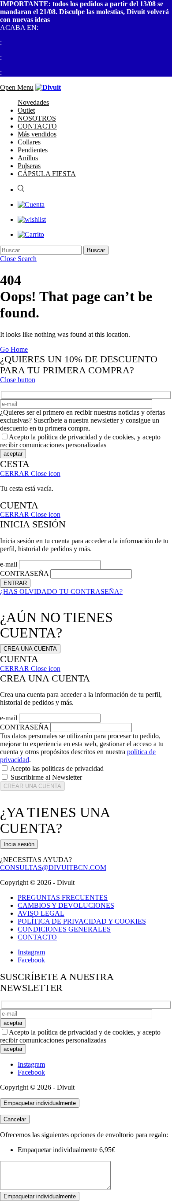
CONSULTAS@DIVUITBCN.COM (53, 867)
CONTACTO (37, 126)
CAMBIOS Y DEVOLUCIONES (66, 905)
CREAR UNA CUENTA (32, 786)
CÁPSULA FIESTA (47, 173)
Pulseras (29, 165)
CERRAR (30, 473)
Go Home (14, 349)
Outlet (26, 110)
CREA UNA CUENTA (30, 648)
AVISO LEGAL (41, 913)
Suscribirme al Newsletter (46, 777)
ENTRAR (15, 583)
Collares (29, 142)
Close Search (18, 258)
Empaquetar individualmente (40, 1103)
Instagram (31, 952)
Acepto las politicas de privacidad (57, 768)
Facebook (31, 960)
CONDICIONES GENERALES (64, 929)
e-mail (8, 564)
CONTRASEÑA (24, 573)
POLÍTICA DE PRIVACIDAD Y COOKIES (82, 921)
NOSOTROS (37, 118)
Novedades (33, 102)
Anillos (28, 158)
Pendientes (33, 150)
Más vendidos (37, 134)
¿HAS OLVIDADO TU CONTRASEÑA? (61, 591)
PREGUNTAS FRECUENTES (63, 897)
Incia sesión (19, 844)
